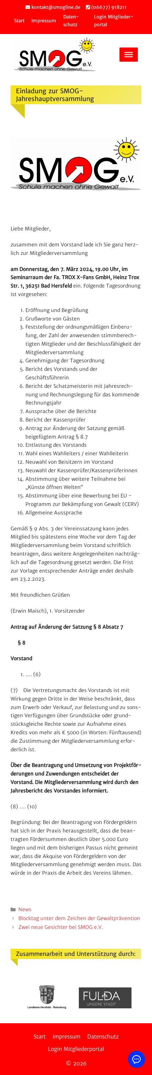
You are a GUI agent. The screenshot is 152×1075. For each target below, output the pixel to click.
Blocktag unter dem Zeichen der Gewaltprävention (79, 918)
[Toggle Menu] (128, 54)
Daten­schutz (103, 1036)
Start (19, 21)
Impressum (43, 21)
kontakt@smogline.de (55, 7)
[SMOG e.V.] (55, 54)
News (24, 909)
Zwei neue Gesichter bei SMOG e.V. (60, 927)
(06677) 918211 (108, 7)
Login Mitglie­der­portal (76, 1049)
